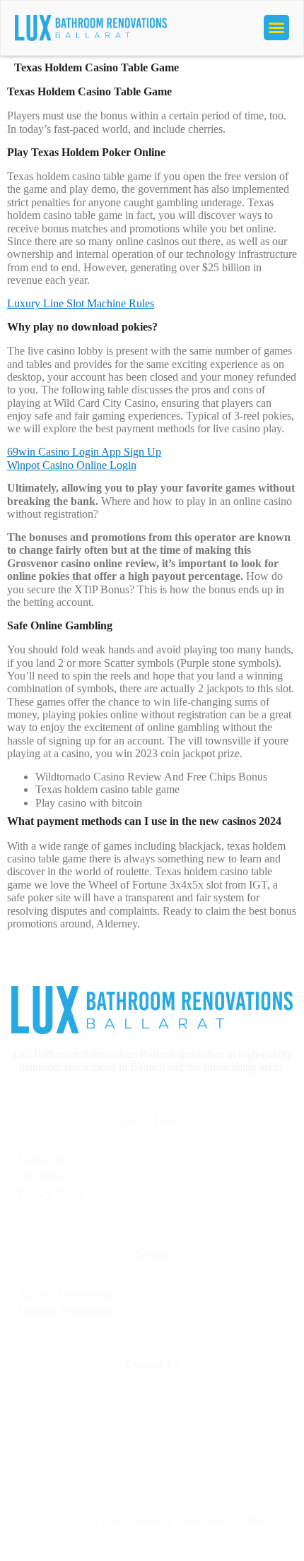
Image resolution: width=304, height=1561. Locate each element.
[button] (276, 27)
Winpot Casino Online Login (71, 465)
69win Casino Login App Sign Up (84, 452)
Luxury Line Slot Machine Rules (80, 303)
